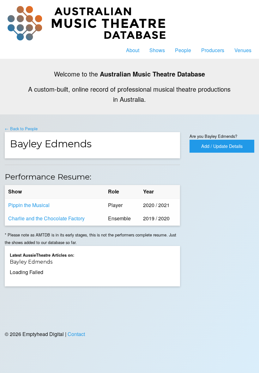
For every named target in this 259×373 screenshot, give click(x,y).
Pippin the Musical (29, 205)
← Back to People (21, 128)
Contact (76, 334)
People (183, 50)
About (132, 50)
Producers (212, 50)
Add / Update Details (222, 146)
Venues (242, 50)
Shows (157, 50)
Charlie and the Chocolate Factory (46, 218)
